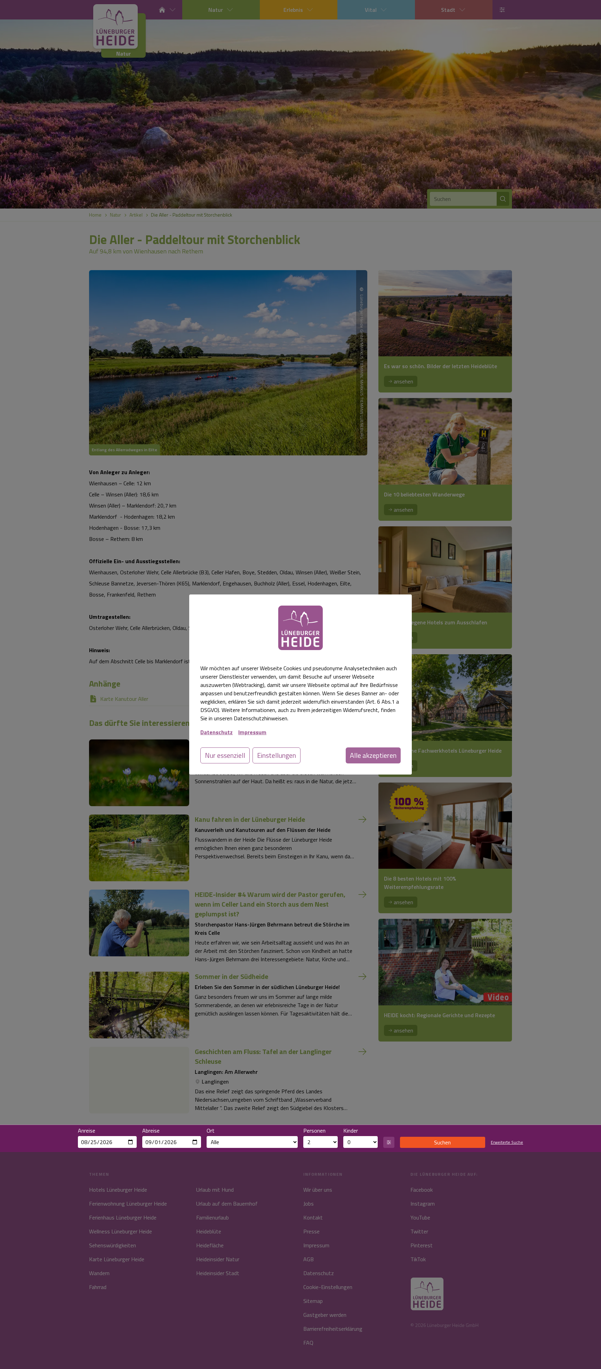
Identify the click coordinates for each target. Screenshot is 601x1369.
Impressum (252, 732)
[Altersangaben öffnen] (388, 1142)
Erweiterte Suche (507, 1142)
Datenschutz (216, 732)
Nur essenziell (225, 755)
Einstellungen (276, 755)
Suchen (442, 1142)
